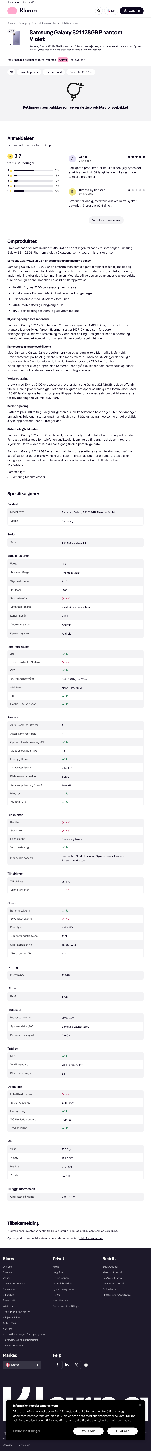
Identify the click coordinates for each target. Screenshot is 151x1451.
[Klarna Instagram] (86, 1365)
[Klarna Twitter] (76, 1365)
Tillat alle (123, 1431)
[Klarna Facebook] (57, 1365)
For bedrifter (30, 2)
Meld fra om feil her (91, 1238)
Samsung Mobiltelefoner (28, 477)
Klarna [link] (11, 23)
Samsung (67, 521)
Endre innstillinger (26, 1431)
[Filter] (11, 72)
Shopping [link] (24, 23)
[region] (75, 1420)
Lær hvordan (77, 59)
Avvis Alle (88, 1431)
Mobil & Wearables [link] (45, 23)
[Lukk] (140, 1405)
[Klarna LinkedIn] (66, 1365)
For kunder (13, 2)
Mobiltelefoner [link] (69, 23)
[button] (111, 11)
